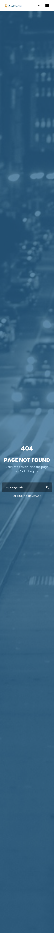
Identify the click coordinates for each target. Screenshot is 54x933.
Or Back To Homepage (27, 496)
